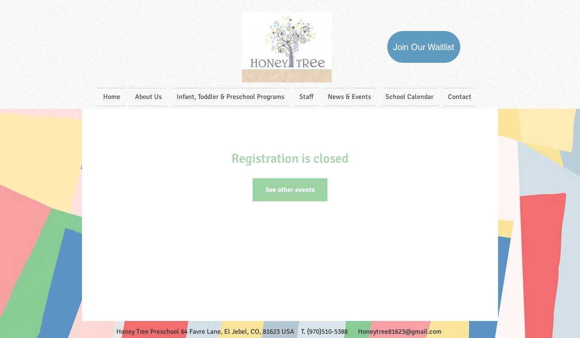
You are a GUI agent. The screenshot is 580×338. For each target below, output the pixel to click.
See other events (290, 190)
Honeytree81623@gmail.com (400, 331)
